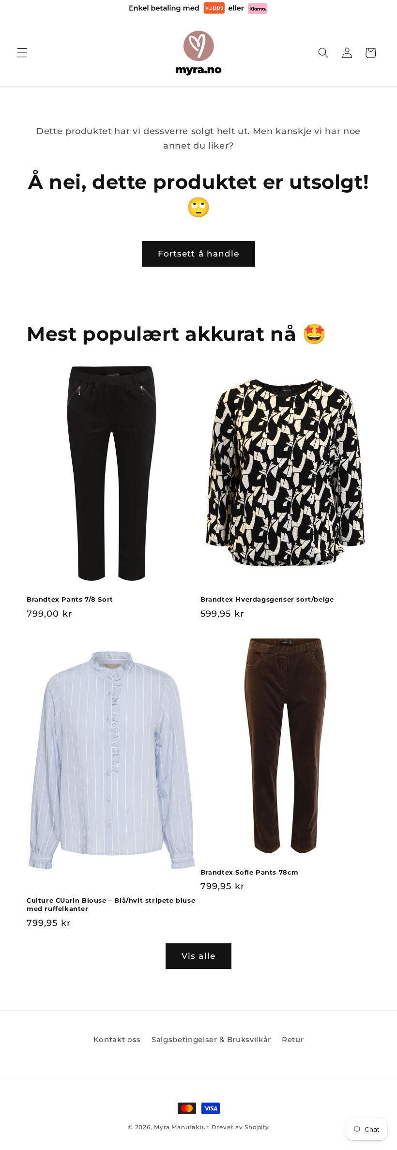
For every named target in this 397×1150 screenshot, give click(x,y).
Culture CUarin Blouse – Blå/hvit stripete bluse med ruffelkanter (111, 904)
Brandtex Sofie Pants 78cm (249, 872)
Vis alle (198, 956)
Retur (293, 1039)
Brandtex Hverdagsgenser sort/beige (267, 599)
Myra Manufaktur (181, 1127)
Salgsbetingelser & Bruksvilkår (211, 1039)
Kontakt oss (117, 1039)
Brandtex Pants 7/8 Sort (70, 599)
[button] (22, 52)
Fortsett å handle (199, 253)
